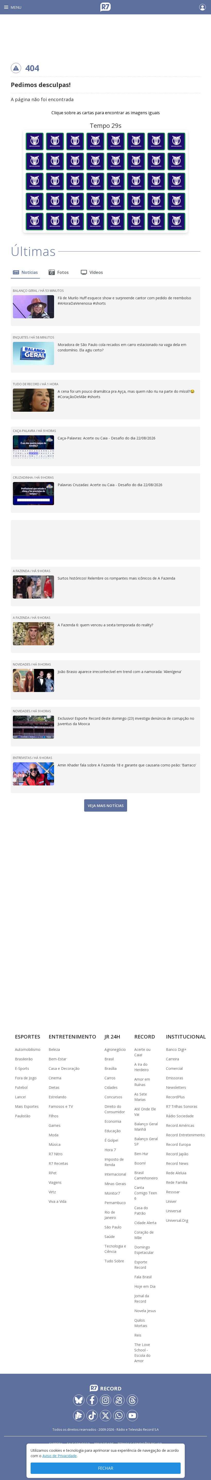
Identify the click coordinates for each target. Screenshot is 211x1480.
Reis (137, 1335)
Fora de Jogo (26, 1077)
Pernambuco (115, 1202)
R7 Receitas (58, 1163)
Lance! (20, 1096)
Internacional (115, 1174)
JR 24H (112, 1036)
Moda (53, 1134)
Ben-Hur (141, 1153)
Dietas (54, 1087)
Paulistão (22, 1115)
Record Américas (180, 1125)
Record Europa (178, 1144)
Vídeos (96, 272)
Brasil (109, 1058)
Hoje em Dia (144, 1286)
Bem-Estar (57, 1058)
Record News (177, 1163)
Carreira (172, 1058)
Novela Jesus (145, 1310)
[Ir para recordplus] (78, 1415)
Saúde (109, 1236)
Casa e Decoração (64, 1068)
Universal (173, 1210)
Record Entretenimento (185, 1134)
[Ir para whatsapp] (119, 1415)
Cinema (55, 1077)
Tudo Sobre (114, 1260)
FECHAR (105, 1468)
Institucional (186, 1036)
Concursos (113, 1096)
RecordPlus (175, 1096)
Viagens (55, 1182)
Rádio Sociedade (180, 1115)
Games (54, 1125)
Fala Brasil (143, 1276)
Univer (171, 1201)
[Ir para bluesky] (78, 1400)
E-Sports (22, 1068)
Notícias (30, 272)
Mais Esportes (27, 1106)
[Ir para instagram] (105, 1400)
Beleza (54, 1049)
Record (144, 1036)
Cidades (111, 1087)
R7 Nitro (56, 1153)
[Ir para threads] (132, 1400)
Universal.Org (177, 1220)
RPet (53, 1172)
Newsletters (176, 1087)
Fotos (63, 272)
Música (54, 1144)
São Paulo (112, 1227)
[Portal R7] (105, 6)
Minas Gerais (115, 1183)
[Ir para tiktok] (92, 1415)
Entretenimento (72, 1036)
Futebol (21, 1087)
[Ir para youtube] (132, 1415)
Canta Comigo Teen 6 (145, 1193)
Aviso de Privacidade (59, 1455)
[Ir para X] (105, 1415)
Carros (110, 1077)
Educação (112, 1130)
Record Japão (177, 1153)
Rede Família (176, 1182)
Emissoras (174, 1077)
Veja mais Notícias (106, 805)
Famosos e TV (61, 1106)
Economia (112, 1121)
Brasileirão (24, 1058)
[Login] (202, 7)
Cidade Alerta (145, 1222)
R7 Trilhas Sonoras (181, 1106)
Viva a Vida (57, 1201)
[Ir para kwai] (119, 1400)
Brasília (110, 1068)
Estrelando (57, 1096)
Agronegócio (115, 1049)
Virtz (52, 1191)
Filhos (53, 1115)
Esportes (27, 1036)
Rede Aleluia (176, 1172)
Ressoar (173, 1191)
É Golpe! (111, 1140)
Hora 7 (110, 1149)
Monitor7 (112, 1193)
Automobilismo (27, 1049)
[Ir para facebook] (92, 1400)
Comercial (174, 1068)
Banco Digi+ (176, 1049)
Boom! (140, 1163)
